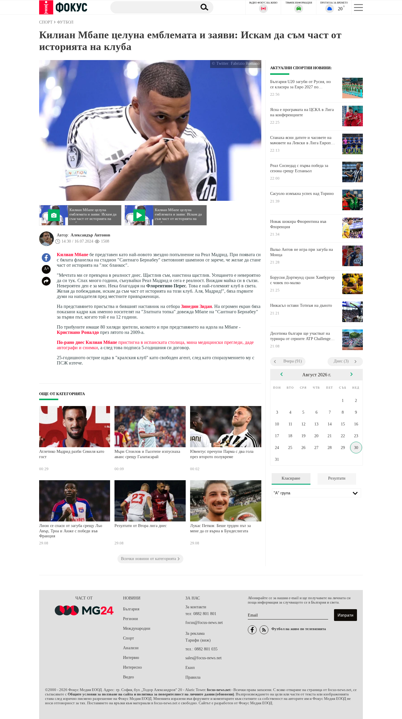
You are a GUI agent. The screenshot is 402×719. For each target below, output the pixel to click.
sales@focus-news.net (203, 658)
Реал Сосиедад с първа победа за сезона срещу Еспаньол (299, 168)
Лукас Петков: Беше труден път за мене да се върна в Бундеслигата (220, 528)
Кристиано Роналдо (78, 332)
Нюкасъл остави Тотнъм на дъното (301, 305)
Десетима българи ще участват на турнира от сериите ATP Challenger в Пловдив (301, 336)
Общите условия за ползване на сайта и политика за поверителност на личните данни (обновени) (151, 694)
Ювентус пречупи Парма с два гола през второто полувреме (221, 454)
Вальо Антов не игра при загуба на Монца (301, 252)
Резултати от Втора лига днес (140, 525)
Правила (192, 677)
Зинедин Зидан (196, 306)
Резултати (336, 478)
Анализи (131, 648)
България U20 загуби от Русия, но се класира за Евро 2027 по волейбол (300, 84)
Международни (136, 628)
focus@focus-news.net (204, 622)
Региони (130, 619)
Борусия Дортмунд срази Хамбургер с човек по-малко (302, 280)
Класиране (291, 478)
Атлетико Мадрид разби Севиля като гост (71, 454)
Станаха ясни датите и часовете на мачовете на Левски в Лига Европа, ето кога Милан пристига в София (302, 140)
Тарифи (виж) (198, 640)
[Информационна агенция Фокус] (252, 629)
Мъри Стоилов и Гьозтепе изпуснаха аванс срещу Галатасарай (147, 454)
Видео (128, 677)
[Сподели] (46, 281)
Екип (190, 667)
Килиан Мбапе (72, 254)
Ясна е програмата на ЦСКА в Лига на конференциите (302, 112)
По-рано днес (71, 342)
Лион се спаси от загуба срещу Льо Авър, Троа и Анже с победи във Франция (70, 530)
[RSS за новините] (264, 629)
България (131, 609)
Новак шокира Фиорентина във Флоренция (298, 224)
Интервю (131, 657)
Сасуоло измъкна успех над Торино (302, 193)
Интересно (132, 667)
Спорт (128, 638)
